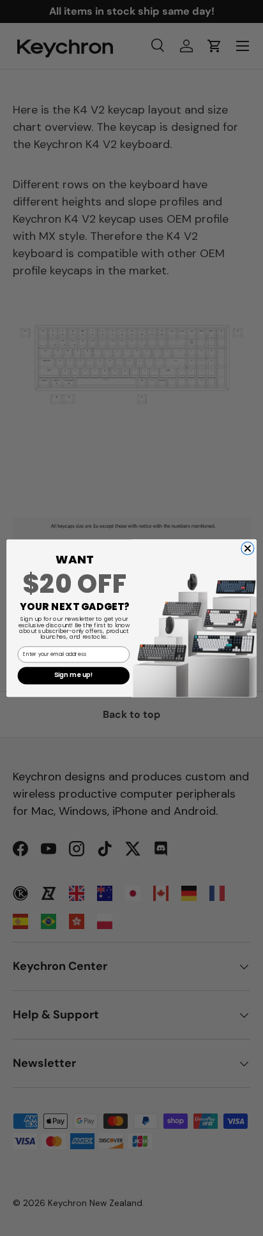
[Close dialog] (247, 548)
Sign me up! (73, 675)
